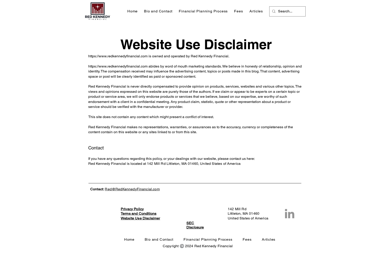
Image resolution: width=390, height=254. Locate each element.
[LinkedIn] (289, 213)
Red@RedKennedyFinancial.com (132, 189)
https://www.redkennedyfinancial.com (118, 56)
